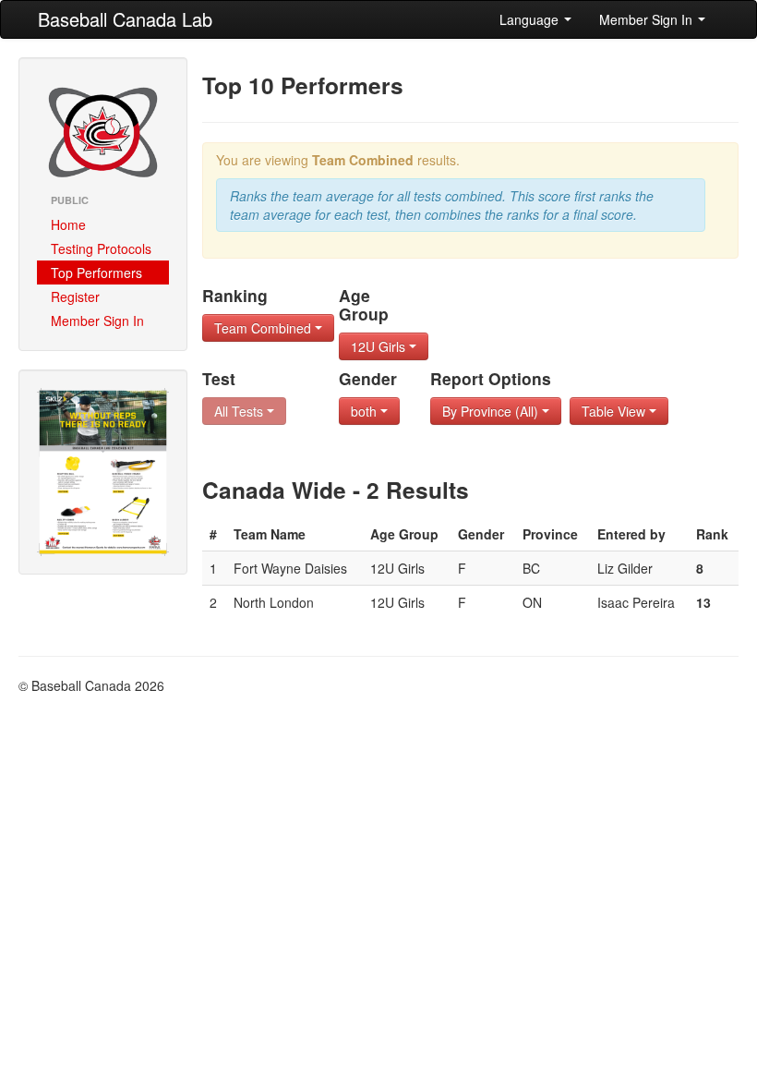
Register (75, 296)
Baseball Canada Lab (125, 19)
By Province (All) (492, 411)
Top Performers (96, 272)
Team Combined (264, 328)
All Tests (240, 411)
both (365, 411)
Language (530, 19)
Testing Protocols (101, 248)
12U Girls (380, 346)
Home (68, 224)
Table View (615, 411)
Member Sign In (647, 19)
